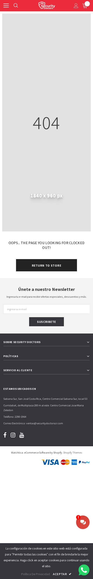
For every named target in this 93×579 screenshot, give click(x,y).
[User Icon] (76, 5)
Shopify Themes (72, 452)
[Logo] (47, 4)
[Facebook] (5, 434)
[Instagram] (13, 434)
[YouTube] (21, 434)
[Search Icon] (16, 5)
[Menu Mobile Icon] (6, 5)
